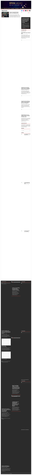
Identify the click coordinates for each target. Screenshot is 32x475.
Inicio (2, 8)
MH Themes (11, 473)
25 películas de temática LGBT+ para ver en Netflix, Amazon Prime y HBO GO (25, 88)
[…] (25, 27)
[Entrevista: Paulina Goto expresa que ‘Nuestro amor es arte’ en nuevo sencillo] (25, 14)
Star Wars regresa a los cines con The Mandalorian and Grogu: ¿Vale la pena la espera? (6, 332)
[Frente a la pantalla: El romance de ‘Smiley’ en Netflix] (16, 284)
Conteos (22, 132)
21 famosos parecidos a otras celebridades (27, 231)
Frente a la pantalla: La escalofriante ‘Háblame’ (5, 466)
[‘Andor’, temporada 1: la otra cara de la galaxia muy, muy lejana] (16, 419)
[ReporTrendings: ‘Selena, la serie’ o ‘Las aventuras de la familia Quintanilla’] (16, 360)
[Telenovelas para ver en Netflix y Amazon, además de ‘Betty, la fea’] (25, 113)
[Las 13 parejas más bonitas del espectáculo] (22, 180)
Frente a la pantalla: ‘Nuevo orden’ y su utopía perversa (14, 12)
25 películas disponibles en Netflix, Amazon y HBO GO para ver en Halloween (25, 102)
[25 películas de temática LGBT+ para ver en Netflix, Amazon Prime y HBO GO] (25, 86)
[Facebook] (21, 10)
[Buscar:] (26, 130)
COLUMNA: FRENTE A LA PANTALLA (7, 8)
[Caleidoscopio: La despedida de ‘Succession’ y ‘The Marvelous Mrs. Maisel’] (16, 398)
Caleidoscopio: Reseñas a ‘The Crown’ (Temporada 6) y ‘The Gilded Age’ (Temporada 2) (6, 410)
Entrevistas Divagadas (22, 8)
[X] (25, 10)
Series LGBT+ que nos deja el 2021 (25, 33)
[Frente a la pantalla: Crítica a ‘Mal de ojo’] (16, 305)
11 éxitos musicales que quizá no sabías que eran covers (27, 183)
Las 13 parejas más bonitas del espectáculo (27, 134)
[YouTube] (27, 10)
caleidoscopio (12, 8)
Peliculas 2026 (4, 346)
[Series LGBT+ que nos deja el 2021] (23, 31)
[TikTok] (29, 10)
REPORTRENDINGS (17, 8)
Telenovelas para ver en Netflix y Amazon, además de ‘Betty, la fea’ (25, 115)
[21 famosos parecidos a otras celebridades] (22, 277)
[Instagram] (23, 10)
